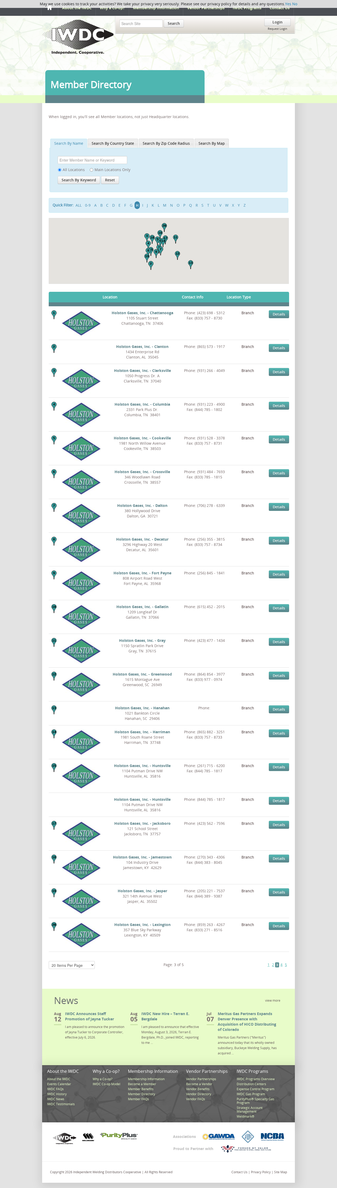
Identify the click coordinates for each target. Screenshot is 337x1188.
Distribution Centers (251, 1084)
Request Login (277, 29)
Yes (288, 3)
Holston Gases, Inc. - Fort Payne (142, 572)
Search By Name (68, 143)
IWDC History (57, 1094)
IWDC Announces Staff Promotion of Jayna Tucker (89, 1016)
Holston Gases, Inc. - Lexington (142, 924)
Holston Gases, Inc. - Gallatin (142, 606)
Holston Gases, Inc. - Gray (142, 640)
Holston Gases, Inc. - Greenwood (142, 674)
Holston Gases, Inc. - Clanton (142, 346)
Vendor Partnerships (206, 7)
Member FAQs (138, 1099)
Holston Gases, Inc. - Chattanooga (142, 312)
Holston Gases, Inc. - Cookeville (142, 437)
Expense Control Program (255, 1089)
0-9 (88, 205)
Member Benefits (140, 1089)
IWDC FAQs (55, 1089)
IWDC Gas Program (251, 1094)
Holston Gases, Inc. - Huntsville (142, 765)
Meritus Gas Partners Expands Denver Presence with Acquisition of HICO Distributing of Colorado (247, 1021)
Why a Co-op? (112, 7)
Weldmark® (245, 1116)
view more (272, 1000)
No (294, 3)
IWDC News (55, 1099)
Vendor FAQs (195, 1099)
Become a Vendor (199, 1084)
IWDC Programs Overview (256, 1079)
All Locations (74, 169)
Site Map (280, 1172)
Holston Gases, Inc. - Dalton (142, 505)
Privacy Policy (261, 1172)
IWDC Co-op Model (106, 1084)
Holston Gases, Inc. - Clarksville (142, 370)
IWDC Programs (247, 7)
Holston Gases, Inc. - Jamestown (142, 857)
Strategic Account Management (249, 1109)
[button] (150, 265)
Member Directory (141, 1094)
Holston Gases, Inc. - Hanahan (142, 707)
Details (279, 314)
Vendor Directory (198, 1094)
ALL (79, 205)
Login (277, 22)
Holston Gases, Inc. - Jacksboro (142, 823)
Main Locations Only (112, 169)
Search (174, 23)
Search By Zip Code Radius (166, 143)
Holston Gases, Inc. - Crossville (142, 471)
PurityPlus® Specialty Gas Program (255, 1101)
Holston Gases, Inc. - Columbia (142, 404)
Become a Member (142, 1084)
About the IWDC (77, 7)
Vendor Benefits (198, 1089)
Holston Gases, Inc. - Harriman (142, 731)
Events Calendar (59, 1084)
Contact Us (280, 7)
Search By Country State (113, 143)
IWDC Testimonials (61, 1104)
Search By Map (212, 143)
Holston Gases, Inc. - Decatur (142, 539)
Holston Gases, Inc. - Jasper (142, 890)
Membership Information (156, 7)
